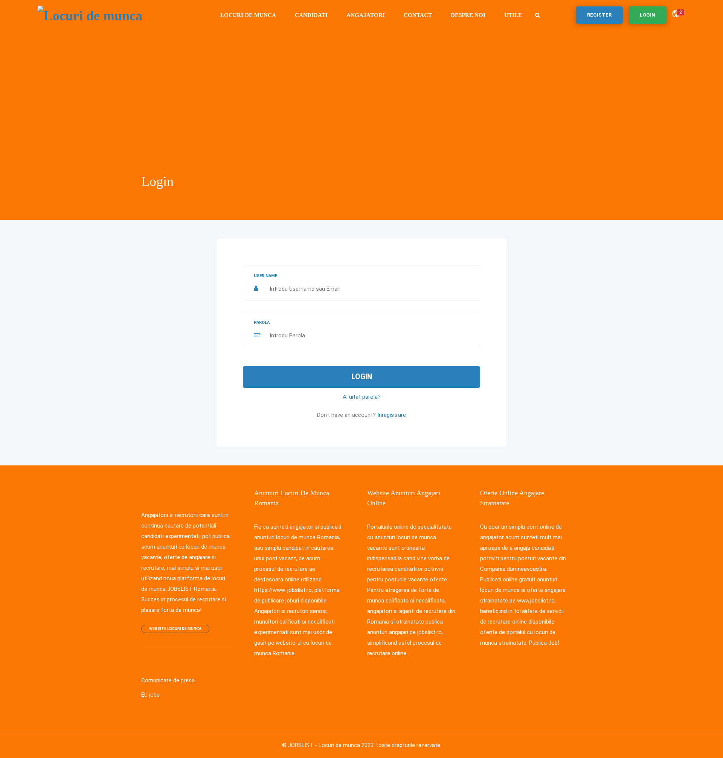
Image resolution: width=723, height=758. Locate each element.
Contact (418, 15)
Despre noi (468, 15)
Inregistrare (391, 415)
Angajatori (365, 15)
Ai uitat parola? (362, 396)
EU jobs (150, 694)
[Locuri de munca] (90, 15)
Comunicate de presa (168, 680)
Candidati (311, 15)
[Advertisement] (361, 115)
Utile (513, 15)
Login (361, 376)
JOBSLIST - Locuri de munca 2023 (331, 745)
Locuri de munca (248, 15)
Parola (262, 322)
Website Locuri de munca (175, 629)
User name (265, 275)
